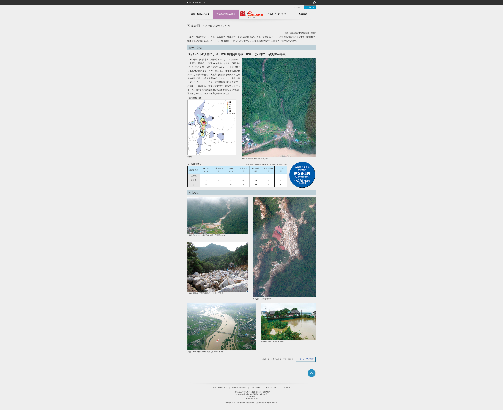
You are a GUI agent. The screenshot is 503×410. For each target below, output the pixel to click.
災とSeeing (255, 388)
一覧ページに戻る (305, 359)
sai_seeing (251, 14)
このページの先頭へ (312, 373)
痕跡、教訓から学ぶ (200, 14)
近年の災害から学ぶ (226, 14)
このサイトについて (277, 14)
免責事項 (303, 14)
